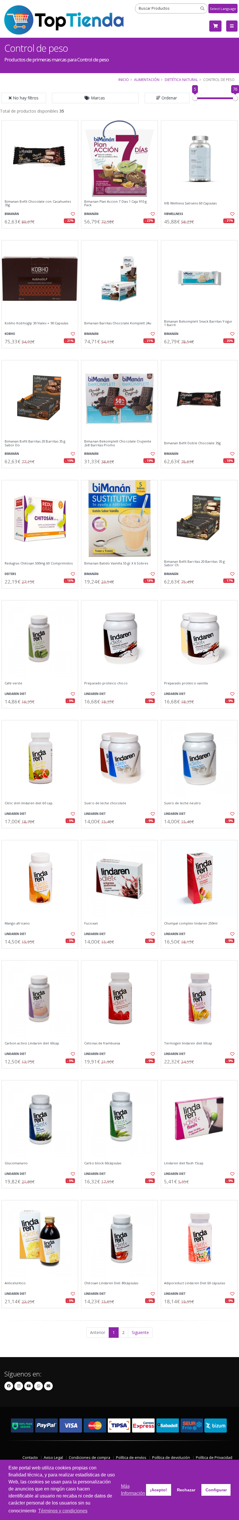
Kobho (10, 334)
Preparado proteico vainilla (186, 683)
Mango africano (17, 923)
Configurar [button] (216, 1490)
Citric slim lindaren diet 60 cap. (29, 803)
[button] (95, 98)
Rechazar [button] (186, 1490)
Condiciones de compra (89, 1457)
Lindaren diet (15, 694)
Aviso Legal (53, 1457)
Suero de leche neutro (182, 803)
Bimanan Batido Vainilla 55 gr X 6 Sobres (116, 563)
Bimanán (12, 214)
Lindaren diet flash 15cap (183, 1163)
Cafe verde (13, 683)
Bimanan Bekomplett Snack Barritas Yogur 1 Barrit (198, 323)
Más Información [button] (133, 1490)
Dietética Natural (181, 79)
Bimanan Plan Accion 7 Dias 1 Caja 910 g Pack (115, 203)
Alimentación (146, 79)
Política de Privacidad (214, 1457)
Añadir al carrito (42, 233)
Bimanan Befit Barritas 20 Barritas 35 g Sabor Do (35, 443)
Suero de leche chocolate (105, 803)
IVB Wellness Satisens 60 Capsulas (190, 203)
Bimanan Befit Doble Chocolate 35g (192, 443)
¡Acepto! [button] (158, 1490)
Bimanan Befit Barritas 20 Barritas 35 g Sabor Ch (194, 563)
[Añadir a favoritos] (71, 214)
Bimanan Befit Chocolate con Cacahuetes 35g (38, 203)
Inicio (123, 79)
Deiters (10, 574)
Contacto (30, 1457)
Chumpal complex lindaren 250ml (191, 923)
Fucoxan (91, 923)
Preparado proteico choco (105, 683)
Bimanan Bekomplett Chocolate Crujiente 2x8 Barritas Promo (117, 443)
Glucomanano (16, 1163)
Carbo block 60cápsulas (102, 1163)
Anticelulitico (15, 1283)
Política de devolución (171, 1457)
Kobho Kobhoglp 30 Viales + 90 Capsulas (36, 323)
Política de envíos (131, 1457)
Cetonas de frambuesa (102, 1043)
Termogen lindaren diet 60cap (188, 1043)
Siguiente (140, 1332)
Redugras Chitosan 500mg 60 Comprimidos (39, 563)
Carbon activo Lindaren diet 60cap (32, 1043)
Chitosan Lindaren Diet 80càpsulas (111, 1283)
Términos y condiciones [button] (62, 1510)
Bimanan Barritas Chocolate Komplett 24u (117, 323)
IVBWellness (173, 214)
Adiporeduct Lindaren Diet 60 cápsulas (194, 1283)
